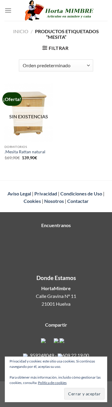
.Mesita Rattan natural (24, 151)
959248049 (42, 355)
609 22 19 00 (75, 355)
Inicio (20, 31)
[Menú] (8, 10)
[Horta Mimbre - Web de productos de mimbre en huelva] (59, 10)
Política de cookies (52, 382)
